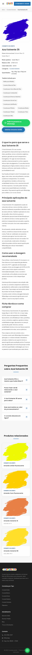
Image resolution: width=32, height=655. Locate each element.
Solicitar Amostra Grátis (13, 130)
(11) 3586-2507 (8, 635)
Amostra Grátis (6, 615)
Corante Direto (6, 596)
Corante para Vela (8, 115)
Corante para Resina (23, 108)
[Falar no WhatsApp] (27, 650)
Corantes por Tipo (8, 586)
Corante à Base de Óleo (9, 85)
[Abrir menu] (3, 4)
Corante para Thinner (8, 112)
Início (3, 9)
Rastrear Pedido (6, 618)
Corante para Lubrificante (10, 104)
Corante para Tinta (23, 112)
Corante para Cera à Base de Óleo (12, 89)
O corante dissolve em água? (15, 417)
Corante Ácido (6, 590)
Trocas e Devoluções (7, 625)
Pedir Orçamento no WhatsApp (14, 123)
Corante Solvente (11, 9)
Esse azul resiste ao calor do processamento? (15, 408)
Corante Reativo (6, 599)
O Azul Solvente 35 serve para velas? (15, 399)
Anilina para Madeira (8, 81)
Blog (3, 622)
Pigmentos (5, 605)
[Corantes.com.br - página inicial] (9, 3)
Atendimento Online (22, 3)
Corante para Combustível (10, 93)
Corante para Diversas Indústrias (11, 96)
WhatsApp (7, 638)
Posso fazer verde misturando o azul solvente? (15, 390)
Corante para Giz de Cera (10, 100)
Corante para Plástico (9, 108)
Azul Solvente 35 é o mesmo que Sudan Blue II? (15, 380)
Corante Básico (6, 593)
